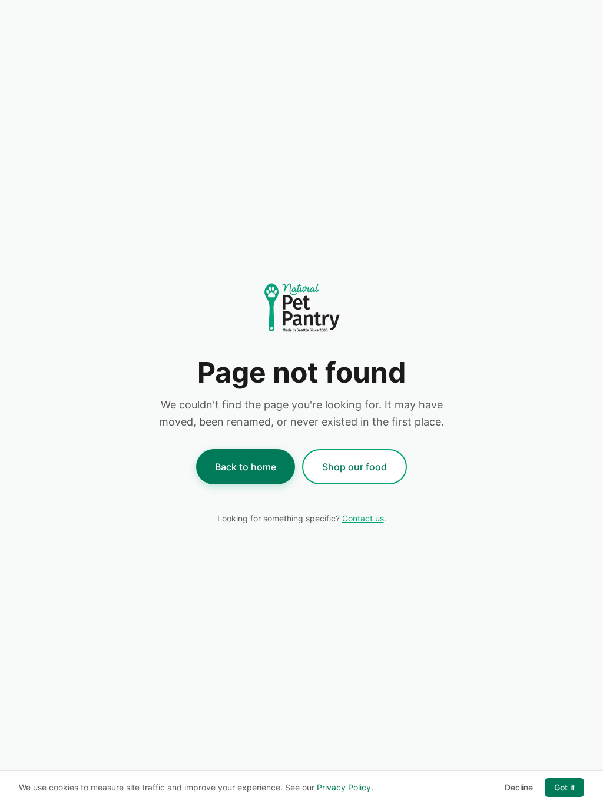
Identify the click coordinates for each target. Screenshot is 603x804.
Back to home (245, 467)
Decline (519, 787)
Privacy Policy (344, 787)
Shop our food (354, 467)
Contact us (363, 518)
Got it (564, 787)
